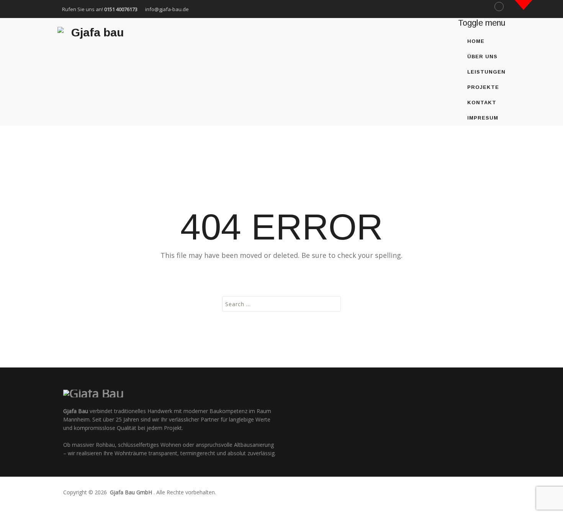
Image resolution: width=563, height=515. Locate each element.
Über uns (482, 56)
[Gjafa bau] (94, 33)
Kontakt (481, 102)
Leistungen (486, 72)
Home (475, 41)
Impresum (482, 118)
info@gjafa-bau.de (167, 9)
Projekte (483, 87)
